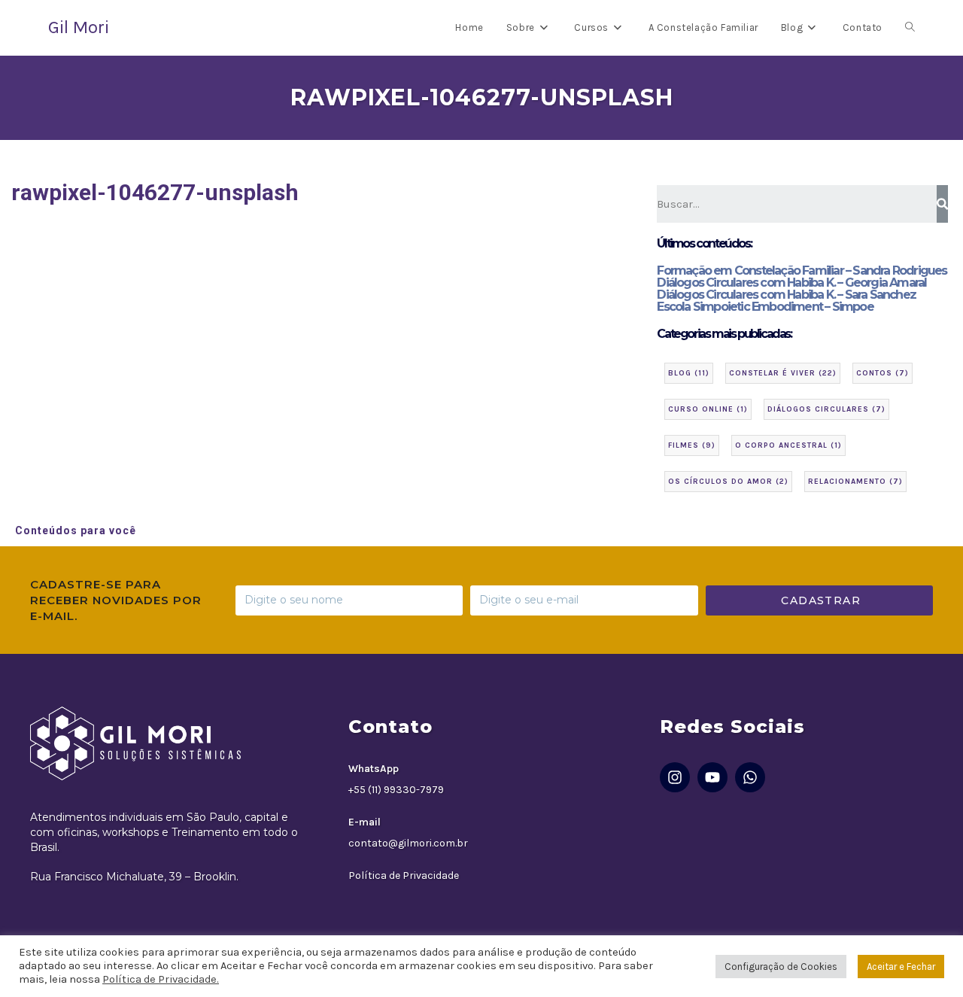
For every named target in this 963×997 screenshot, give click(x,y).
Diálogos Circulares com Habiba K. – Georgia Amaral (791, 282)
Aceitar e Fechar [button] (901, 966)
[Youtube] (712, 777)
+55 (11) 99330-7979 (396, 789)
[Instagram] (675, 777)
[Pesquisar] (942, 204)
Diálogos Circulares (826, 409)
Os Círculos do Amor (728, 481)
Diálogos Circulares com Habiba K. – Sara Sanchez (786, 294)
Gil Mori (78, 27)
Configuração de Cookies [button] (781, 966)
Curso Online (708, 409)
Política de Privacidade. (160, 979)
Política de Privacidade (403, 875)
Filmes (691, 445)
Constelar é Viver (783, 373)
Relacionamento (855, 481)
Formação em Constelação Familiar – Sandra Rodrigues (801, 270)
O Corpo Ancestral (788, 445)
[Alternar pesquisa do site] (910, 28)
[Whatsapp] (750, 777)
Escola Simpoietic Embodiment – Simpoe (765, 306)
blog (688, 373)
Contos (882, 373)
